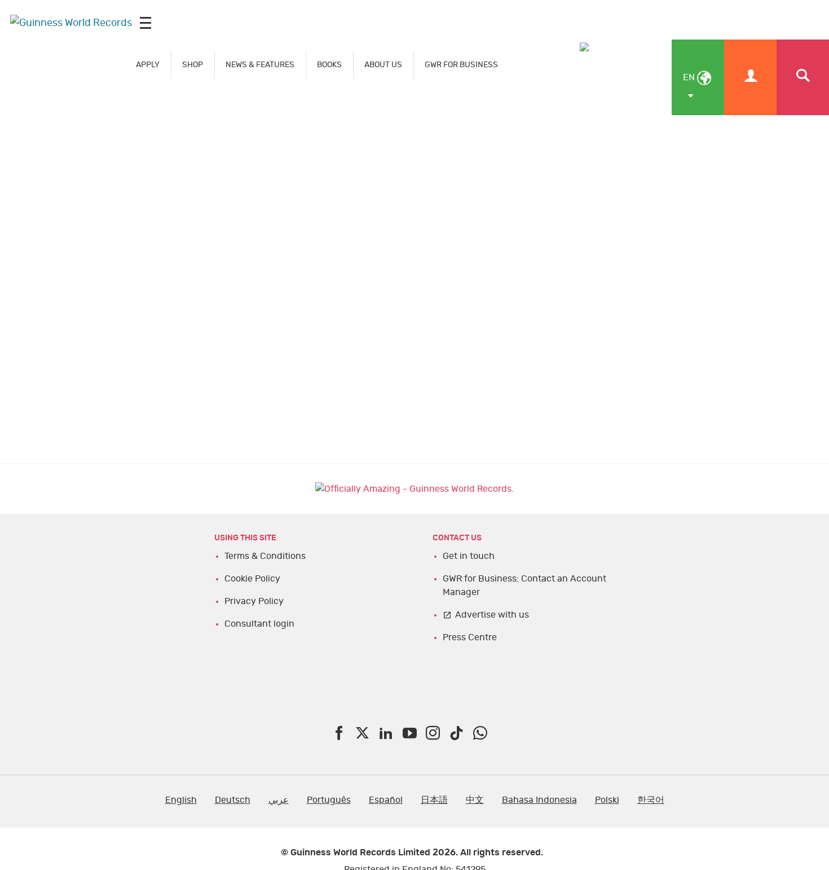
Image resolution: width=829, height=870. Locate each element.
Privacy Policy (254, 601)
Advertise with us (492, 614)
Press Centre (470, 637)
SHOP (192, 64)
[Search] (803, 77)
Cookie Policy (252, 578)
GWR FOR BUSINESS (461, 64)
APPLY (148, 64)
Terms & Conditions (265, 556)
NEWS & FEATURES (260, 64)
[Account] (750, 77)
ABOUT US (383, 64)
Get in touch (469, 556)
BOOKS (329, 64)
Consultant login (259, 623)
